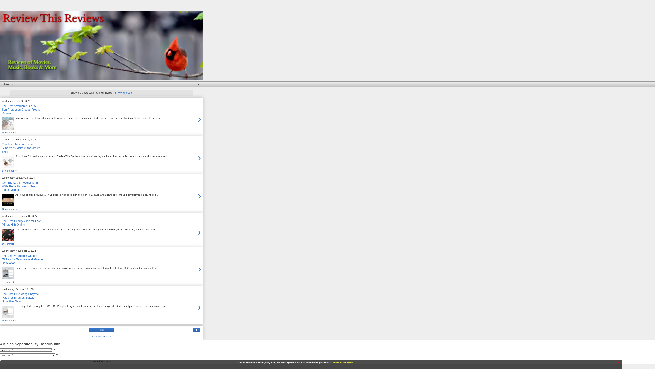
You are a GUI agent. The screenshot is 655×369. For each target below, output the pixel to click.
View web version (101, 336)
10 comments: (9, 209)
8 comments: (9, 282)
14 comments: (9, 132)
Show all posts (124, 92)
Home (101, 330)
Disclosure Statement (342, 362)
